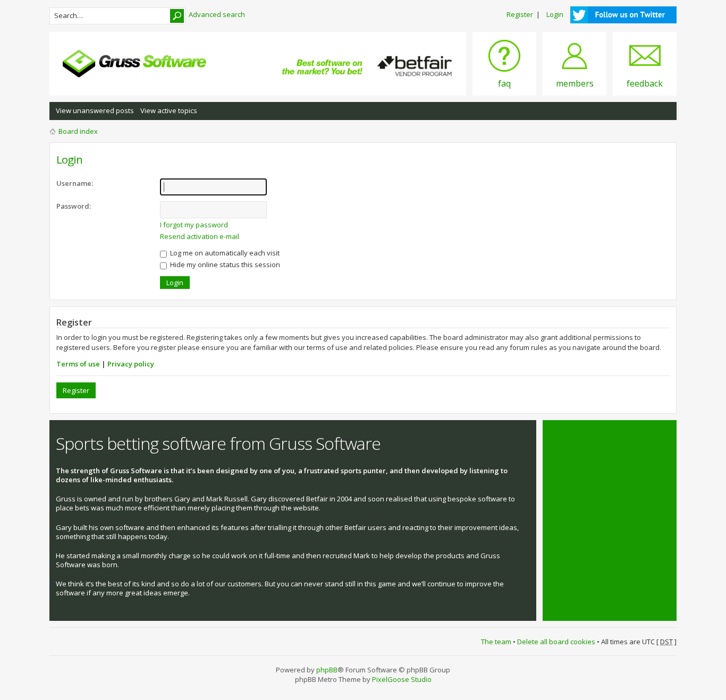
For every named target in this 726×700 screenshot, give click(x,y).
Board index (78, 131)
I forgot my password (194, 224)
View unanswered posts (95, 110)
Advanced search (217, 14)
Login (554, 14)
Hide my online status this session (224, 264)
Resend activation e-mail (199, 236)
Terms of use (78, 364)
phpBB (326, 670)
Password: (73, 206)
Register (519, 14)
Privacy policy (130, 364)
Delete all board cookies (556, 641)
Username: (74, 183)
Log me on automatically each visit (224, 253)
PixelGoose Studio (402, 679)
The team (496, 641)
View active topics (168, 110)
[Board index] (134, 64)
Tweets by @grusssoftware (593, 437)
